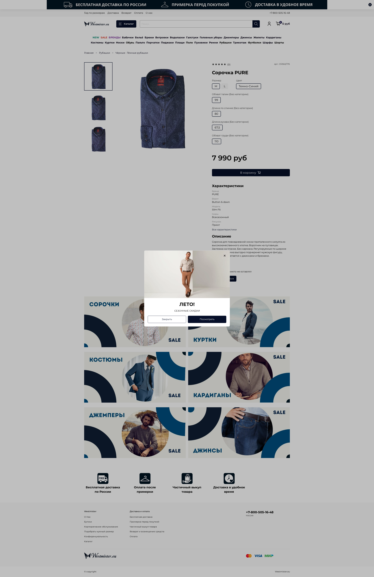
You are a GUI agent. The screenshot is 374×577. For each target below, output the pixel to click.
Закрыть (167, 319)
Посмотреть (207, 319)
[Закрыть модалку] (224, 256)
